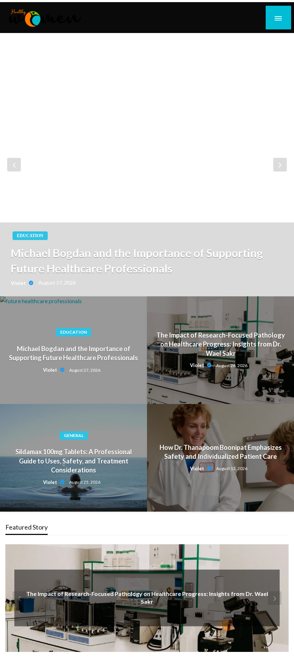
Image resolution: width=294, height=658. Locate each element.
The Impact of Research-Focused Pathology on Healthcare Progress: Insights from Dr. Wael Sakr (220, 344)
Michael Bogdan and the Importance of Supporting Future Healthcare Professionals (137, 260)
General (74, 435)
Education (30, 235)
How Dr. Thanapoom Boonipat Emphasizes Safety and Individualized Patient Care (221, 451)
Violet (19, 283)
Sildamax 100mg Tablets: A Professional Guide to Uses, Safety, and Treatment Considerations (73, 461)
